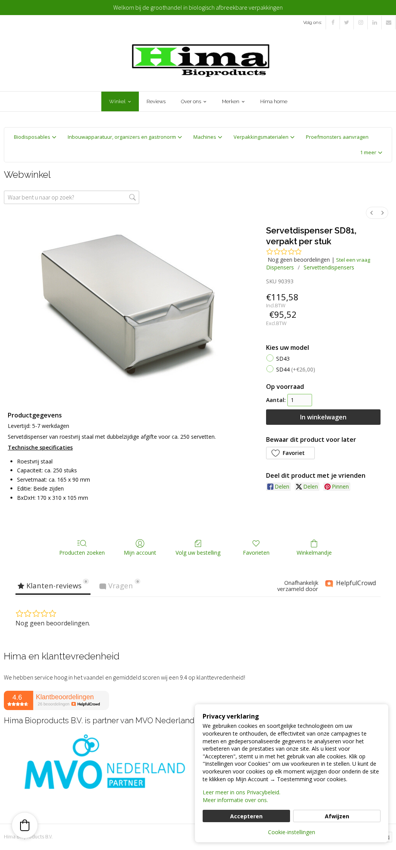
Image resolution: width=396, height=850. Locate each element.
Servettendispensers (329, 267)
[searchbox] (71, 197)
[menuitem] (371, 212)
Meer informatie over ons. (235, 800)
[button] (371, 152)
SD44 (295, 369)
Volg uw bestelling (198, 552)
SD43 (283, 358)
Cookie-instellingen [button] (291, 832)
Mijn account (140, 552)
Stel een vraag (353, 259)
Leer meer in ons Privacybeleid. (241, 792)
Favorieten (256, 552)
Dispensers (280, 267)
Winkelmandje (314, 552)
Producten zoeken (82, 552)
